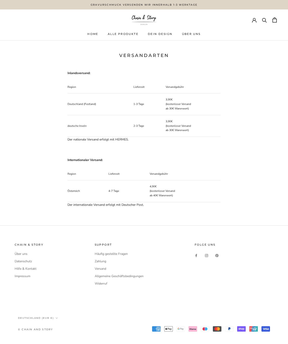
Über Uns (191, 34)
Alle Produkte (123, 34)
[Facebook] (196, 255)
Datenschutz (23, 261)
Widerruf (101, 283)
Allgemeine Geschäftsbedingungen (119, 276)
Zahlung (100, 261)
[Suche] (264, 20)
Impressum (22, 276)
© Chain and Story (35, 329)
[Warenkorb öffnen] (274, 20)
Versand (100, 269)
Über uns (21, 254)
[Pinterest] (216, 255)
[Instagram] (206, 255)
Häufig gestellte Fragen (111, 254)
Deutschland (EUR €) (36, 318)
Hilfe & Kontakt (25, 269)
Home (92, 34)
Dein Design (160, 34)
